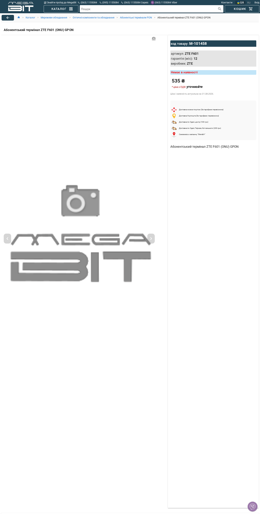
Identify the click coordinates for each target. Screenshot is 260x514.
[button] (253, 507)
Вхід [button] (257, 2)
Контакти (226, 2)
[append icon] (220, 9)
